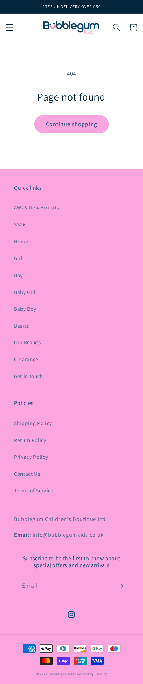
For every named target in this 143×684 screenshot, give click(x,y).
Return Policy (30, 439)
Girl (18, 257)
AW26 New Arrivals (36, 207)
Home (21, 241)
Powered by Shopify (91, 674)
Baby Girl (25, 291)
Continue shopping (71, 124)
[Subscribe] (120, 586)
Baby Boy (25, 308)
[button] (9, 27)
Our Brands (27, 342)
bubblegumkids (62, 674)
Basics (21, 325)
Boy (18, 274)
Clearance (26, 359)
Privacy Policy (31, 456)
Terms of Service (34, 490)
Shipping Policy (33, 422)
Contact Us (27, 473)
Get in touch (28, 376)
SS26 (20, 224)
